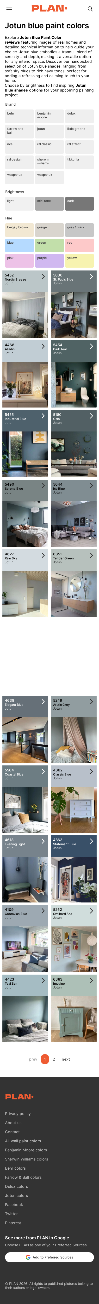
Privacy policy (18, 1113)
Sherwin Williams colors (26, 1159)
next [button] (66, 1059)
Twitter (11, 1213)
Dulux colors (16, 1186)
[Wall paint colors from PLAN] (49, 8)
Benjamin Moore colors (26, 1150)
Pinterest (13, 1222)
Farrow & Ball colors (23, 1177)
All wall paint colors (23, 1140)
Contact (12, 1131)
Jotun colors (16, 1195)
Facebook (14, 1204)
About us (13, 1122)
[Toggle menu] (9, 9)
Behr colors (15, 1168)
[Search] (90, 9)
